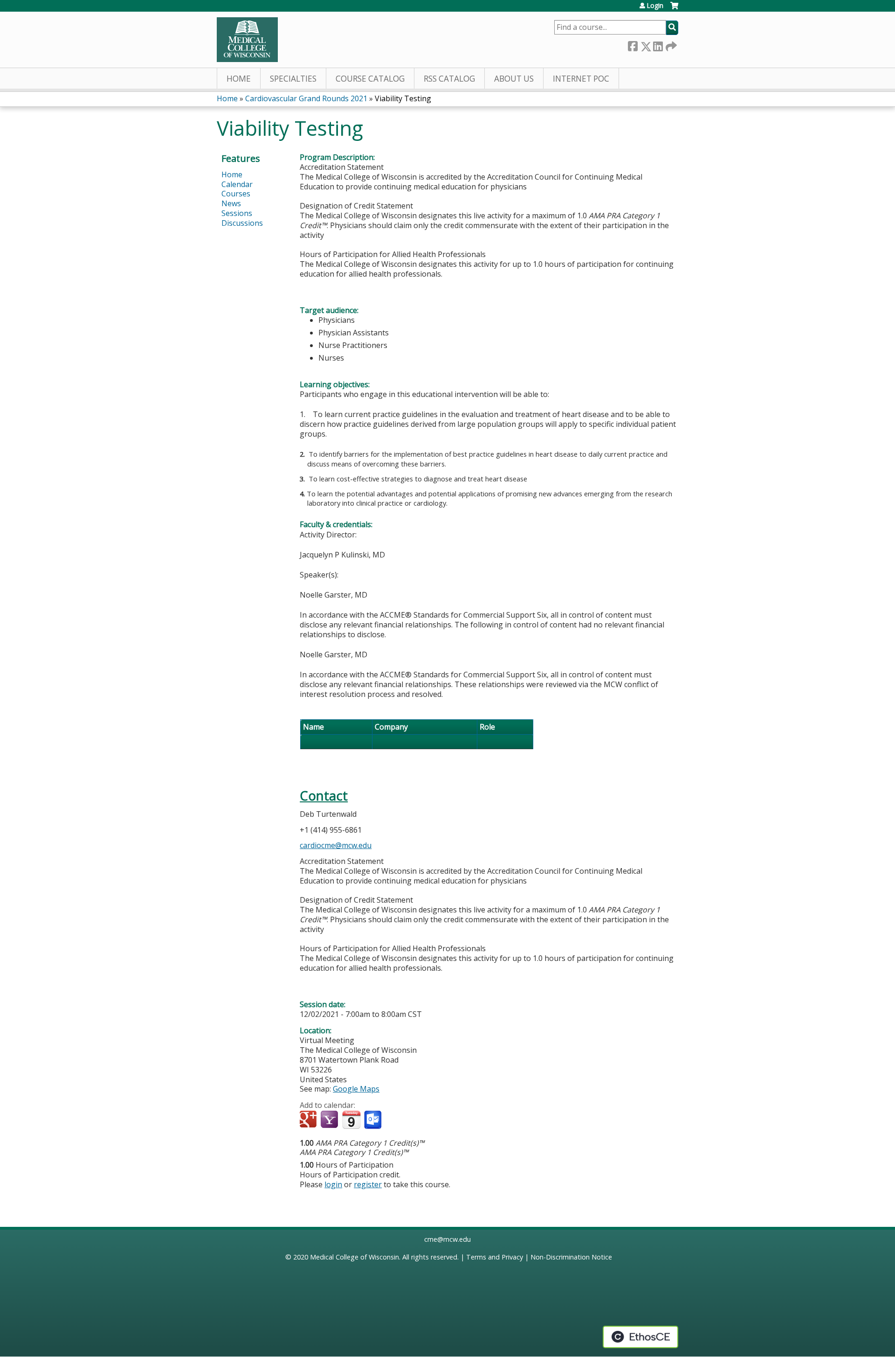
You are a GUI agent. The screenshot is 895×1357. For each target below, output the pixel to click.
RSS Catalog (449, 78)
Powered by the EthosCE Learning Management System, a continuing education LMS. (640, 1337)
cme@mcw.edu (447, 1239)
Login (655, 5)
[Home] (247, 40)
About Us (514, 78)
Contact (324, 795)
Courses (235, 193)
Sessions (236, 213)
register (368, 1184)
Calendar (237, 184)
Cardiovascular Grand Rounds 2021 (306, 98)
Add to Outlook (373, 1120)
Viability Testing (403, 98)
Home (239, 78)
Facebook (632, 44)
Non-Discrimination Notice (571, 1257)
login (333, 1184)
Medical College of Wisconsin (354, 1257)
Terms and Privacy (494, 1257)
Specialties (293, 78)
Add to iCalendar (351, 1119)
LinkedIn (657, 44)
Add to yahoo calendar (330, 1120)
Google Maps (356, 1089)
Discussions (242, 223)
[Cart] (674, 9)
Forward (670, 44)
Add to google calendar (309, 1120)
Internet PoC (581, 78)
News (231, 203)
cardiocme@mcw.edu (336, 845)
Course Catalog (370, 78)
